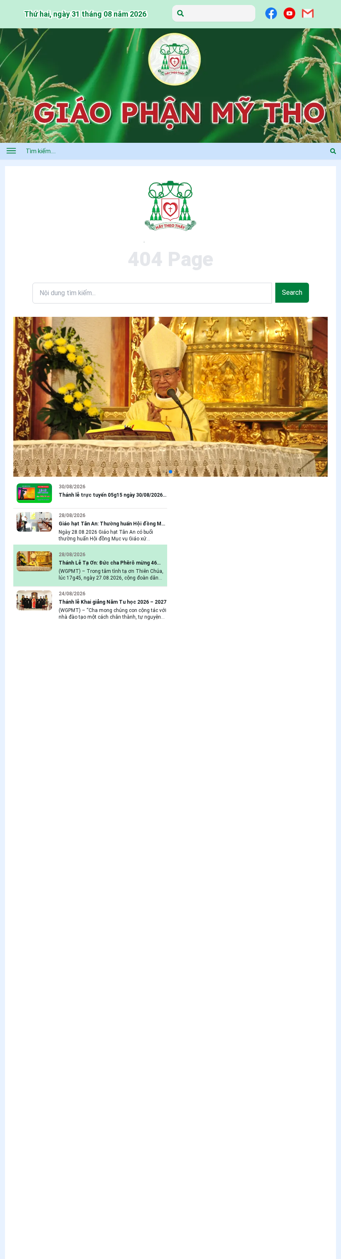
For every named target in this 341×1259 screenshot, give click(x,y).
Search (292, 292)
